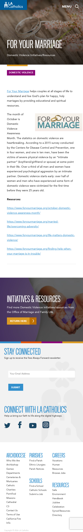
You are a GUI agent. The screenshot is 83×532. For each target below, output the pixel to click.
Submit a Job (36, 494)
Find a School (36, 486)
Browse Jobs (58, 473)
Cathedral (11, 502)
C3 (7, 506)
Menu (67, 6)
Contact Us (12, 510)
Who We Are (13, 461)
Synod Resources (61, 511)
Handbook (57, 498)
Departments (13, 473)
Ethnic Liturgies (37, 465)
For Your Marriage (18, 91)
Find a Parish (35, 461)
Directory (57, 515)
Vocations (57, 461)
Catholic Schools (38, 490)
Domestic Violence (21, 72)
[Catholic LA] (13, 5)
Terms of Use (13, 515)
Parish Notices (36, 469)
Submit (15, 387)
